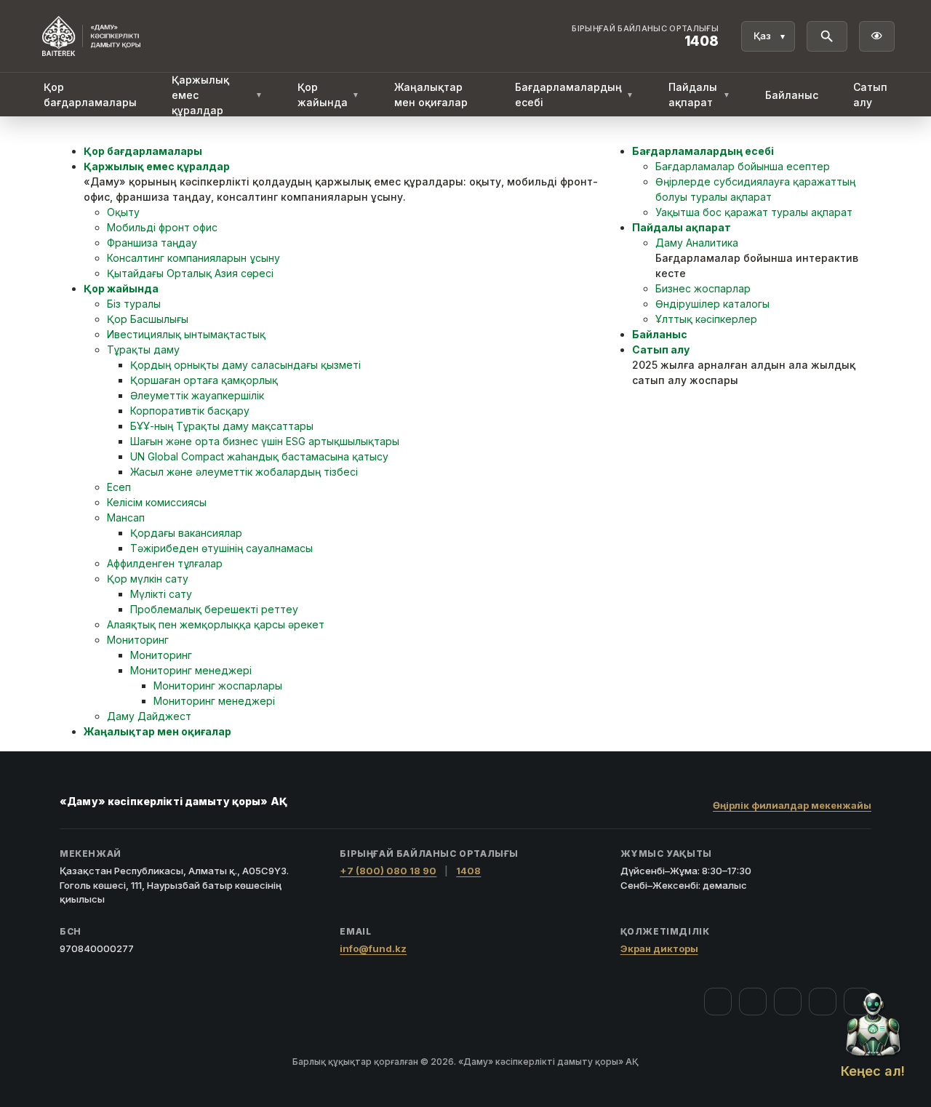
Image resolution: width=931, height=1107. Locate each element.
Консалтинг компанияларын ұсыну (193, 258)
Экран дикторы (659, 948)
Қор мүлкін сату (147, 578)
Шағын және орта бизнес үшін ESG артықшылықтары (264, 441)
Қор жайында (328, 94)
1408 (468, 870)
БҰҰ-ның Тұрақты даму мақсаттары (221, 426)
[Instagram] (753, 1001)
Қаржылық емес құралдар (217, 94)
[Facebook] (718, 1001)
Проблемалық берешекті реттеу (214, 609)
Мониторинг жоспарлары (217, 685)
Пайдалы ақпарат (699, 94)
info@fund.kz (373, 948)
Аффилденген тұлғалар (165, 563)
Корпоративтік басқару (189, 410)
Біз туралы (134, 303)
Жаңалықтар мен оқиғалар (431, 94)
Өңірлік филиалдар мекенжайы (792, 805)
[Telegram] (822, 1001)
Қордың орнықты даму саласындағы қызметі (245, 365)
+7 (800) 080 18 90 (388, 870)
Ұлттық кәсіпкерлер (706, 319)
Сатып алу (870, 94)
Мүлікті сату (161, 594)
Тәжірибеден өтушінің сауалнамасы (221, 548)
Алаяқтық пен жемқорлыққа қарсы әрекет (215, 624)
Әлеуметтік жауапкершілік (197, 395)
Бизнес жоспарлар (703, 288)
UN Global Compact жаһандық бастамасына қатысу (259, 456)
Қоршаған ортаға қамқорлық (204, 380)
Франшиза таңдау (152, 242)
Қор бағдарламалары (90, 94)
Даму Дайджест (149, 716)
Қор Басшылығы (147, 319)
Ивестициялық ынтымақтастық (186, 334)
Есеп (119, 487)
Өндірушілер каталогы (712, 303)
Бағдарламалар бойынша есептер (742, 166)
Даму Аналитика (696, 242)
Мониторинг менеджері (191, 670)
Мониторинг (138, 640)
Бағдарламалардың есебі (574, 94)
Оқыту (123, 212)
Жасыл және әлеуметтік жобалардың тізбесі (244, 471)
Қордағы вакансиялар (186, 533)
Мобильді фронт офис (162, 227)
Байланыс (791, 95)
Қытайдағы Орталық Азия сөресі (190, 273)
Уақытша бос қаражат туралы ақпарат (753, 212)
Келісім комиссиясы (157, 502)
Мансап (126, 517)
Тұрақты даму (143, 349)
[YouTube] (788, 1001)
